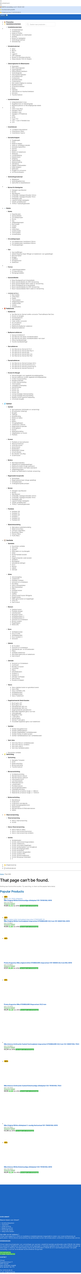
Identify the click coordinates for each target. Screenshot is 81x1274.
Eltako (14, 88)
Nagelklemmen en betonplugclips (22, 104)
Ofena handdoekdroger (19, 340)
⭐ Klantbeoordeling (7, 9)
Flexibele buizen (17, 590)
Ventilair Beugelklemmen (19, 729)
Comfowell (15, 665)
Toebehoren (15, 578)
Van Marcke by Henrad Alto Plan (22, 356)
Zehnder (14, 569)
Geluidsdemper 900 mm (19, 708)
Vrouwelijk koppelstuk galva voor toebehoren (26, 721)
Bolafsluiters (16, 449)
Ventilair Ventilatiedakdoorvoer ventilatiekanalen (27, 735)
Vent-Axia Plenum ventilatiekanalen (23, 743)
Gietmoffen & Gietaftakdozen (21, 183)
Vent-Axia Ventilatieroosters (20, 748)
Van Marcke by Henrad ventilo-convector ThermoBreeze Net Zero (33, 314)
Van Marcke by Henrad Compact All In (24, 363)
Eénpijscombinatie (17, 380)
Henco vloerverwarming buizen (22, 831)
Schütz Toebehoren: (18, 843)
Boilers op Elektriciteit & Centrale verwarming (26, 471)
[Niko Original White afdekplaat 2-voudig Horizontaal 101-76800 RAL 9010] (42, 1113)
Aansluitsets (15, 478)
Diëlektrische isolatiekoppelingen (22, 464)
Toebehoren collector (18, 424)
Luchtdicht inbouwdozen (19, 129)
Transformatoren (17, 95)
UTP (13, 122)
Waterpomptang (17, 162)
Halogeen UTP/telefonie (19, 114)
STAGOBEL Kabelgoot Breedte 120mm (24, 195)
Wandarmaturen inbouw (19, 776)
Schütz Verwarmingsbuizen (20, 855)
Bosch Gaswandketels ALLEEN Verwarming (25, 287)
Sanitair (10, 407)
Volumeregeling (17, 577)
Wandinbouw (16, 800)
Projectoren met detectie (19, 803)
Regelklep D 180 (17, 715)
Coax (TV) (15, 119)
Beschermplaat (16, 255)
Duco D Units (16, 633)
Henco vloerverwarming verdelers (22, 833)
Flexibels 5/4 (16, 518)
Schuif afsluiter (16, 452)
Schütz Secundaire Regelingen (21, 845)
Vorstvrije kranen (17, 445)
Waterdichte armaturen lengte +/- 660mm (25, 791)
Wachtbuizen (16, 193)
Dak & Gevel (16, 602)
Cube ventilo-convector (19, 321)
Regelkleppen (16, 623)
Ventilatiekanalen (17, 635)
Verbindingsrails (17, 73)
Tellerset (14, 414)
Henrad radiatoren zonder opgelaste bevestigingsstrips (29, 377)
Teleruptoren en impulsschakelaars (23, 91)
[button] (3, 346)
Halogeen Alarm (17, 110)
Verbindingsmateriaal (18, 40)
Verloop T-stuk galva (18, 720)
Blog (5, 107)
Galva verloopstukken (18, 585)
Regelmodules (16, 597)
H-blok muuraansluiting (19, 379)
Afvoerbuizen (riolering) (19, 411)
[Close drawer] (1, 5)
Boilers (14, 421)
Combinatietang (17, 155)
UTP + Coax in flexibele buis (21, 120)
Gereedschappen (14, 137)
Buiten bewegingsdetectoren (21, 805)
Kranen (14, 429)
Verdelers (15, 559)
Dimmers (14, 93)
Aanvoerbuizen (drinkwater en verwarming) (25, 409)
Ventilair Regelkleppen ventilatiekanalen (24, 732)
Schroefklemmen (17, 76)
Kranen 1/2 (15, 389)
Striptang (14, 158)
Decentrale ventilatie (18, 546)
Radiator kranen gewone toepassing (23, 397)
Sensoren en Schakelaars (20, 663)
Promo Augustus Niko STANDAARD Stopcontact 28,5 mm (25, 1004)
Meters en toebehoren (19, 152)
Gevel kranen (16, 447)
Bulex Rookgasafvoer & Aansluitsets (23, 280)
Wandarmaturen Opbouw (20, 777)
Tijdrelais (14, 90)
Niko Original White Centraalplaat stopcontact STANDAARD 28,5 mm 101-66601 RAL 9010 (37, 921)
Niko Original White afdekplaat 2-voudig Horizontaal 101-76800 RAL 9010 (31, 1125)
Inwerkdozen (16, 31)
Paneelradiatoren (17, 317)
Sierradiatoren (16, 319)
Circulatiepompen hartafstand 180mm (24, 243)
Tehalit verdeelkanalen (19, 202)
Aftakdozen (15, 179)
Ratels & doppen (17, 143)
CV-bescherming (17, 271)
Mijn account (8, 186)
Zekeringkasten (17, 69)
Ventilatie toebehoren (18, 652)
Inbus (13, 142)
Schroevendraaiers (18, 172)
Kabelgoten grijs (17, 198)
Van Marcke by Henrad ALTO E (22, 349)
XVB (13, 115)
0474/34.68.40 (11, 868)
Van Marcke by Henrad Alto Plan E (23, 351)
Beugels (14, 413)
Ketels (10, 211)
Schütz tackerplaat (18, 850)
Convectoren (16, 324)
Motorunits (15, 624)
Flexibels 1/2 (16, 513)
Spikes (14, 810)
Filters (14, 589)
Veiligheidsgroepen (18, 222)
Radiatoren (11, 311)
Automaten (15, 66)
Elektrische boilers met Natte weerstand (24, 468)
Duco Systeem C (17, 637)
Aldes (13, 553)
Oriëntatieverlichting (18, 789)
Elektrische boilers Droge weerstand (23, 466)
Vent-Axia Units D (17, 746)
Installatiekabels (13, 99)
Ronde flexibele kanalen (19, 554)
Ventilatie (11, 543)
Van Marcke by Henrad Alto (20, 352)
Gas (13, 221)
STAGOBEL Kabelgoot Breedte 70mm (23, 197)
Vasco (14, 556)
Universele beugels (18, 399)
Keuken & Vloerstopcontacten (21, 57)
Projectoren (15, 801)
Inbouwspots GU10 (18, 779)
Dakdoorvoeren (17, 609)
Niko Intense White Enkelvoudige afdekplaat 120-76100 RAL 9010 (28, 1167)
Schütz (14, 822)
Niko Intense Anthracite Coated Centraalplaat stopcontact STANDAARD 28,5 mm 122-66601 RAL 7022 (41, 1044)
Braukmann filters (17, 532)
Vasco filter (15, 689)
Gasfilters (15, 259)
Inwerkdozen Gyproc (18, 133)
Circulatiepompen (17, 217)
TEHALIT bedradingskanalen (21, 203)
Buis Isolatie (15, 224)
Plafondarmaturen (17, 782)
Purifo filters (15, 535)
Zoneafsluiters (16, 234)
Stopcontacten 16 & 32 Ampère (22, 59)
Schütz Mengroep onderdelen (21, 857)
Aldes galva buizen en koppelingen (23, 599)
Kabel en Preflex (17, 33)
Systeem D (15, 675)
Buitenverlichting (17, 763)
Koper (14, 419)
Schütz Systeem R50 (18, 854)
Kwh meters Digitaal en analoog (22, 83)
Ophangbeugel (16, 713)
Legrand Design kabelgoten (20, 200)
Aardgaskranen (16, 260)
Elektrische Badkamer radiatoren (22, 326)
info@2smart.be (11, 865)
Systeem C (15, 673)
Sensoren (15, 638)
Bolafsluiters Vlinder (18, 450)
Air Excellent (16, 646)
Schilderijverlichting (18, 774)
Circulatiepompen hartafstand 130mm (24, 241)
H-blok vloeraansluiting (19, 382)
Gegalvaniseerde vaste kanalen (22, 558)
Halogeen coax (16, 112)
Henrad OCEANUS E (18, 335)
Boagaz (14, 257)
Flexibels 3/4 (16, 515)
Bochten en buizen (18, 666)
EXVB (13, 117)
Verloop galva (16, 718)
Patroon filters (16, 534)
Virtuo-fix (15, 600)
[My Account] (1, 21)
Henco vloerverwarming (19, 820)
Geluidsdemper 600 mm (19, 706)
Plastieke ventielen (18, 580)
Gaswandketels (16, 216)
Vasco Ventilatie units (18, 691)
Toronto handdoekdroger (19, 342)
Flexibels (14, 434)
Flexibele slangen (17, 611)
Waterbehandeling (17, 431)
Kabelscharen (16, 157)
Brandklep (15, 584)
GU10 (13, 762)
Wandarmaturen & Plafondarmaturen (23, 808)
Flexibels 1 (15, 516)
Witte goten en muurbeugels (21, 551)
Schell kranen (16, 455)
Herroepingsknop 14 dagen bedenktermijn (7, 1253)
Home (2, 874)
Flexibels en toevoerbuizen (20, 442)
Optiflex (14, 594)
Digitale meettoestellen (19, 165)
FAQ (5, 28)
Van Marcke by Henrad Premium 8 (23, 368)
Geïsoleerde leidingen (18, 563)
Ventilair (14, 549)
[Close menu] (1, 1)
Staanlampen (16, 806)
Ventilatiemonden (17, 632)
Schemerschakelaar (18, 86)
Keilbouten (15, 169)
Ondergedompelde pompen (20, 483)
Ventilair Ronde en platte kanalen (22, 734)
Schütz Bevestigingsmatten (20, 848)
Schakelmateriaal (17, 30)
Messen (14, 150)
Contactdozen (16, 81)
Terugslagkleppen (17, 423)
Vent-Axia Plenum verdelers (20, 744)
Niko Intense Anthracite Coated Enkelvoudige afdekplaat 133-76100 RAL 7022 (32, 1086)
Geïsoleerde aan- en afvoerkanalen (23, 649)
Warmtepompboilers (18, 463)
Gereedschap (16, 41)
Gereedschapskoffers (18, 147)
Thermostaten (16, 232)
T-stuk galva (16, 716)
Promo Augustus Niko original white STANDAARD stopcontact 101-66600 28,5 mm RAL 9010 (38, 963)
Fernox (14, 219)
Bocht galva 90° (17, 705)
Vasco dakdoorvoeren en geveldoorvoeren (25, 687)
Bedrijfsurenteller (17, 85)
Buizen (14, 192)
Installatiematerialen (15, 27)
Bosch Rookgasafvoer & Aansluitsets (23, 285)
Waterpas (15, 153)
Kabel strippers (16, 167)
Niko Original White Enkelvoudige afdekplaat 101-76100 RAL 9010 (28, 900)
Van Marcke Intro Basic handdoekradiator (25, 337)
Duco (13, 564)
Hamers (14, 148)
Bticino (14, 50)
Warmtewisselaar (17, 587)
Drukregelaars (16, 428)
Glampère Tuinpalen (18, 760)
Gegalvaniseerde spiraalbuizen (21, 710)
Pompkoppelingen (17, 245)
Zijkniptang (15, 164)
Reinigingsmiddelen (18, 273)
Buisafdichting (16, 416)
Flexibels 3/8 (16, 511)
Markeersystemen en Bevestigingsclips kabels (26, 105)
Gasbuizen (15, 262)
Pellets (14, 227)
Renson (14, 566)
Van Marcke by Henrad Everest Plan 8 (24, 366)
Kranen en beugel (14, 373)
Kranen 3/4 (15, 390)
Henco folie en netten (18, 829)
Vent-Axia (15, 548)
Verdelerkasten (16, 840)
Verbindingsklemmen (18, 181)
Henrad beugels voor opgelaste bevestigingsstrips (27, 375)
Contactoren (16, 78)
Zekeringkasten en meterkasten (22, 35)
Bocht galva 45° (17, 703)
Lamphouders (16, 784)
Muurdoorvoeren (17, 614)
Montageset (15, 561)
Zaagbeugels (16, 140)
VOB (13, 107)
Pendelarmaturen (17, 786)
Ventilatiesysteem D (18, 618)
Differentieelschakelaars (19, 71)
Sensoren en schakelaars (20, 582)
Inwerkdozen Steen (18, 131)
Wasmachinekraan (18, 443)
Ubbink (14, 568)
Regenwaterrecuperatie (19, 426)
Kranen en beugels (18, 316)
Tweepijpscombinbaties (19, 385)
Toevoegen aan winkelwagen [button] (29, 906)
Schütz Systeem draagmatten (21, 852)
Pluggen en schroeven (19, 170)
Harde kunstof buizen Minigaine (22, 595)
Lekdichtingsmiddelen (18, 269)
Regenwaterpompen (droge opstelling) (24, 480)
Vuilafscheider (16, 231)
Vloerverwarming (14, 818)
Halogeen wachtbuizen (19, 190)
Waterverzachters (17, 529)
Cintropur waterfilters (18, 530)
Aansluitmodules (17, 79)
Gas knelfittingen (17, 252)
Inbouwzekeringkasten (19, 74)
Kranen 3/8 (15, 392)
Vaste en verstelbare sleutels (21, 145)
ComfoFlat (15, 668)
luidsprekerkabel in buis (19, 102)
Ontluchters (15, 229)
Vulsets (14, 226)
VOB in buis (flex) (17, 109)
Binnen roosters (17, 621)
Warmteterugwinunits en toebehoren (23, 654)
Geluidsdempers (17, 672)
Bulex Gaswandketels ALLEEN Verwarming (25, 282)
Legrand (14, 54)
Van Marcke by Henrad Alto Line (22, 354)
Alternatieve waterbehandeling (21, 527)
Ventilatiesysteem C (18, 616)
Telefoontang (16, 160)
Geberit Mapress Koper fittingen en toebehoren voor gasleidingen (32, 254)
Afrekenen (7, 265)
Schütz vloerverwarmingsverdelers (23, 842)
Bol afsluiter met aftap (19, 454)
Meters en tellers (17, 418)
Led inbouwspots (17, 781)
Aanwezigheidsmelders (19, 787)
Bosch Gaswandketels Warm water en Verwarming (28, 288)
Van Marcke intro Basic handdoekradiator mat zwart (28, 338)
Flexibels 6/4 (16, 520)
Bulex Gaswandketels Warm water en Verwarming (27, 283)
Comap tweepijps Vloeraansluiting (22, 394)
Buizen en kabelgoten (18, 38)
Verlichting (11, 757)
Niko (13, 52)
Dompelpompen (17, 482)
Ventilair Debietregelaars (19, 730)
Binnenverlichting (17, 765)
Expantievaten (16, 214)
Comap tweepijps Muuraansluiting (22, 395)
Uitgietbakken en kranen (19, 433)
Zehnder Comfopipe (18, 677)
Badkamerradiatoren (18, 328)
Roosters (14, 592)
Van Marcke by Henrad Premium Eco (23, 365)
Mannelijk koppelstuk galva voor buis (23, 711)
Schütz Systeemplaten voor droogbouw (24, 847)
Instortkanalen (16, 613)
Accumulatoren (16, 323)
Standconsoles (16, 387)
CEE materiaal (16, 55)
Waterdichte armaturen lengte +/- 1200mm (25, 792)
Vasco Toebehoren (18, 696)
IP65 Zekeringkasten (18, 68)
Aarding (14, 36)
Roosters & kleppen (18, 680)
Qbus (13, 49)
